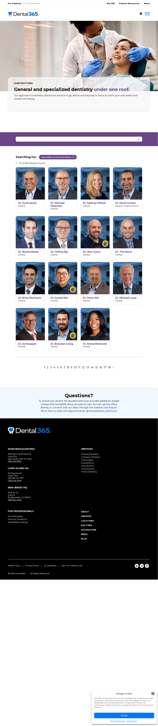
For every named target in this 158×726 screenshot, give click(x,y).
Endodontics (87, 463)
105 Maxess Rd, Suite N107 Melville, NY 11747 (16, 475)
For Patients (14, 3)
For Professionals (31, 3)
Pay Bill (111, 3)
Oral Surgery (87, 460)
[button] (153, 693)
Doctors (86, 525)
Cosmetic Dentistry (90, 457)
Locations (87, 521)
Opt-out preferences (117, 721)
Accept (124, 715)
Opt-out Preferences (71, 566)
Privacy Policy (132, 721)
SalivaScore (88, 530)
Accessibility (50, 566)
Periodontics (87, 466)
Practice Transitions (17, 519)
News (147, 3)
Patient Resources (129, 3)
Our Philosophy (15, 516)
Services (86, 516)
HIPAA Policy (14, 566)
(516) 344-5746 (14, 461)
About (85, 512)
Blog (84, 539)
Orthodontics (87, 469)
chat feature (110, 407)
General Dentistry (89, 454)
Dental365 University (18, 522)
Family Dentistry (89, 472)
